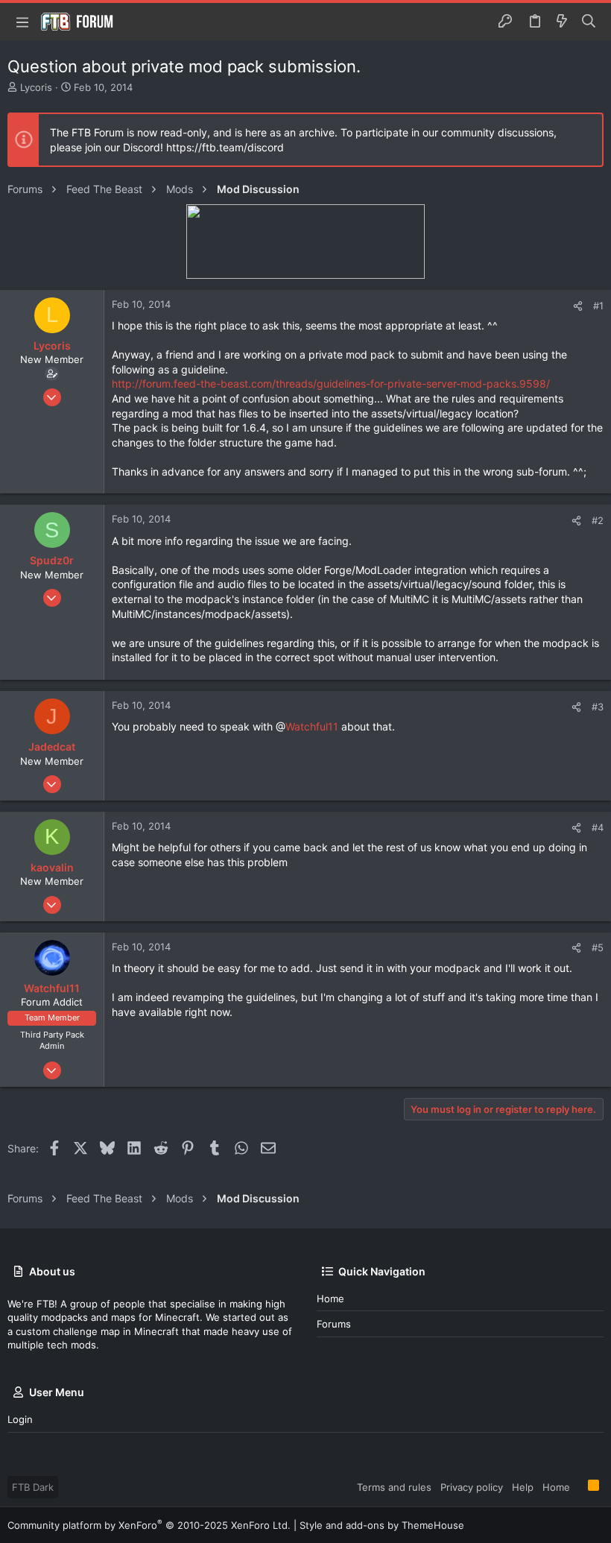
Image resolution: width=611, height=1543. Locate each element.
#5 (598, 947)
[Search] (589, 21)
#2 (598, 520)
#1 (598, 306)
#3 (598, 707)
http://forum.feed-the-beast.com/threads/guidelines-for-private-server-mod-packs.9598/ (331, 383)
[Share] (578, 306)
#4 (598, 827)
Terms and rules (394, 1487)
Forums (334, 1324)
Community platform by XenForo (149, 1525)
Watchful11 (311, 726)
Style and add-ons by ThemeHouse (382, 1525)
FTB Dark (33, 1487)
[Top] (578, 1486)
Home (330, 1298)
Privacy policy (471, 1487)
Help (523, 1487)
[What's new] (561, 21)
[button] (22, 21)
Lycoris (36, 87)
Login (20, 1419)
